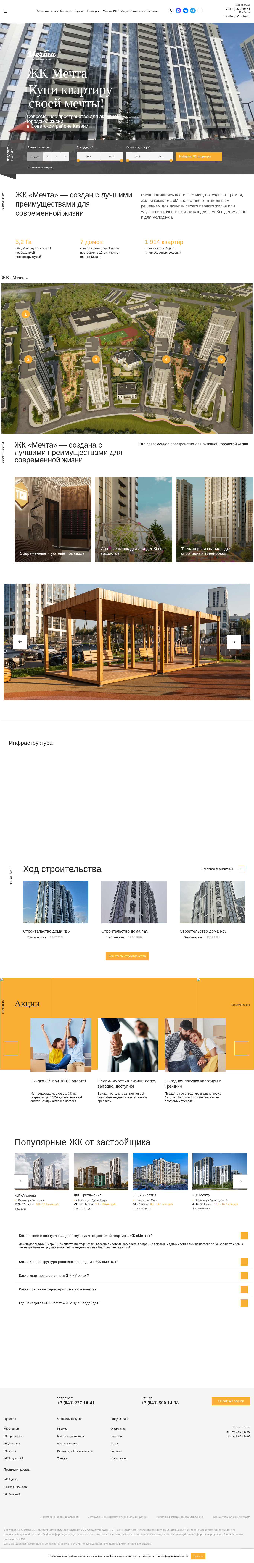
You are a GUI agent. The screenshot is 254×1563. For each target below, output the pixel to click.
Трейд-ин (63, 1458)
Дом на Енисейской (16, 1486)
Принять (198, 1556)
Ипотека (62, 1428)
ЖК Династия (12, 1443)
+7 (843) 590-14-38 (237, 16)
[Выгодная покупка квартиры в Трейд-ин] (195, 1045)
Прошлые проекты (17, 1469)
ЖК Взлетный (12, 1494)
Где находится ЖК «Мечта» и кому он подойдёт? (59, 1303)
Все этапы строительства (127, 956)
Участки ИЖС (111, 10)
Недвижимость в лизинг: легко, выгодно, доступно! (127, 1084)
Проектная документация (217, 868)
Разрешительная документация (231, 1516)
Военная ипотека (67, 1443)
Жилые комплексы (47, 10)
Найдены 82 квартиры (195, 156)
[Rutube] (13, 1516)
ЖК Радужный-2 (13, 1458)
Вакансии (116, 1436)
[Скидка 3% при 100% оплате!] (60, 1045)
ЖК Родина (10, 1479)
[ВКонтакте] (6, 1516)
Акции (124, 10)
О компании (137, 10)
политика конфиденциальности (168, 1555)
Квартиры (66, 10)
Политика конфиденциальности (60, 1516)
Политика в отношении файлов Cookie (179, 1516)
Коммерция (94, 10)
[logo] (23, 11)
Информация (119, 1458)
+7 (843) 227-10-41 (237, 9)
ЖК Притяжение (13, 1436)
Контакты (152, 10)
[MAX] (28, 1516)
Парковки (79, 10)
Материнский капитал (70, 1436)
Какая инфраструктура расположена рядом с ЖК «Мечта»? (68, 1262)
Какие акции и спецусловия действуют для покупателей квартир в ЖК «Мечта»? (85, 1236)
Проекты (10, 1419)
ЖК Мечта (10, 1450)
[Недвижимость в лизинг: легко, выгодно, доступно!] (128, 1045)
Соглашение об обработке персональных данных (118, 1516)
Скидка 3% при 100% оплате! (58, 1081)
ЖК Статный (11, 1428)
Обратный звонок (231, 1401)
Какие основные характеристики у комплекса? (58, 1289)
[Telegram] (21, 1516)
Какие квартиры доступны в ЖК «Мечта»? (54, 1275)
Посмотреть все (240, 1004)
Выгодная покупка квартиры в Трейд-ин (193, 1084)
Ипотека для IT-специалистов (75, 1450)
